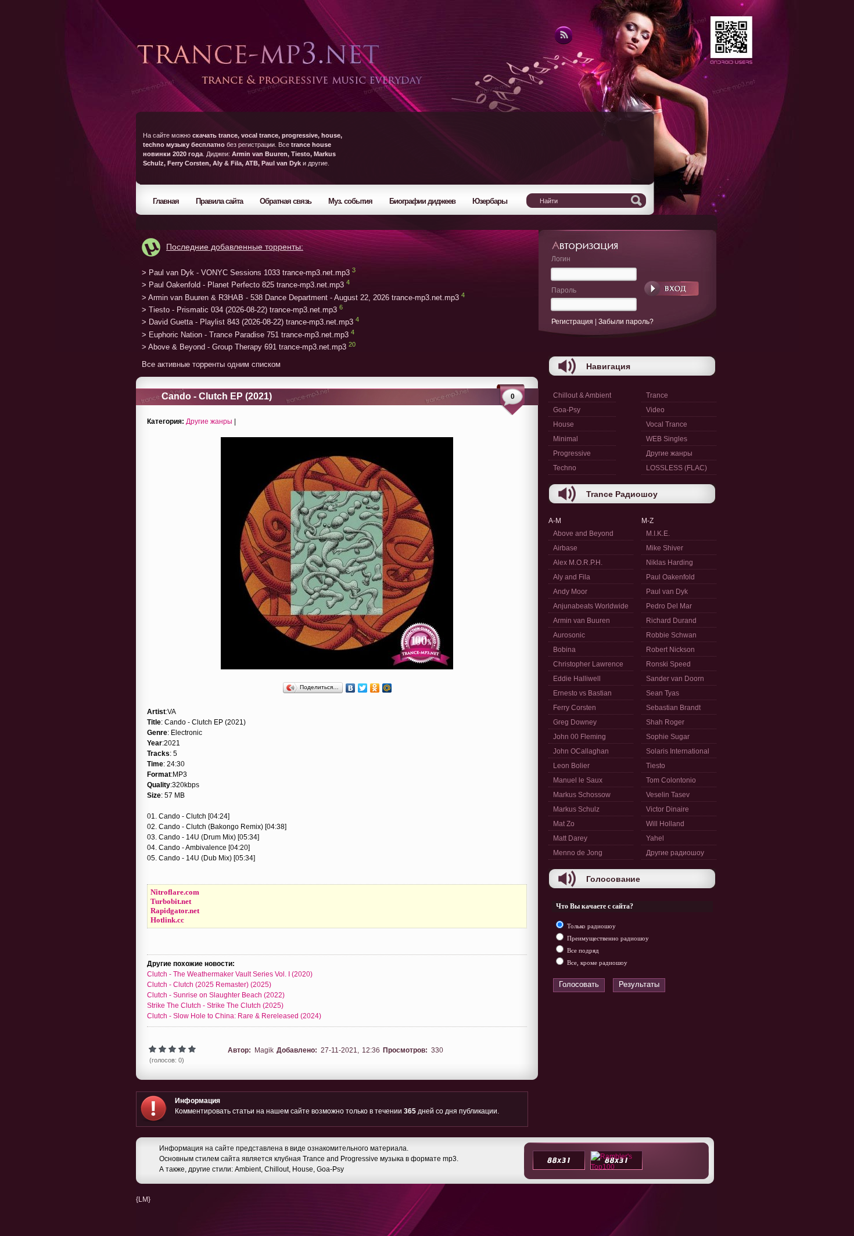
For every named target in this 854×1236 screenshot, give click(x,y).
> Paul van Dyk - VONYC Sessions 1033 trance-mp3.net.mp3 (246, 272)
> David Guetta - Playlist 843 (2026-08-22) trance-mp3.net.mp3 (247, 322)
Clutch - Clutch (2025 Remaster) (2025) (209, 985)
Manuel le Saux (577, 780)
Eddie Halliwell (577, 679)
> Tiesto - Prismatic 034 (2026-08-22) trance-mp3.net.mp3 (239, 309)
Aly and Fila (571, 577)
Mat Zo (564, 824)
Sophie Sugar (668, 737)
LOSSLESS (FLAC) (676, 468)
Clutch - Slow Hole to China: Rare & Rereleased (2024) (234, 1016)
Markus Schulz (576, 809)
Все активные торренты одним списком (211, 364)
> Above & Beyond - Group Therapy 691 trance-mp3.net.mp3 (244, 347)
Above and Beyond (583, 533)
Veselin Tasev (668, 795)
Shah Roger (665, 722)
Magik (264, 1050)
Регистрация (572, 322)
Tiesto (655, 766)
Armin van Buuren (581, 621)
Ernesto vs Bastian (582, 693)
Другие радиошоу (675, 853)
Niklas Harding (669, 562)
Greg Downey (575, 722)
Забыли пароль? (626, 322)
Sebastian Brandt (673, 708)
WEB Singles (666, 439)
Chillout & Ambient (582, 395)
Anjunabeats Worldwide (591, 606)
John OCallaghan (581, 751)
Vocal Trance (666, 424)
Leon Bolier (571, 766)
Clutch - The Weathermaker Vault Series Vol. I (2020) (230, 974)
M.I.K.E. (658, 533)
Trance (657, 395)
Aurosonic (569, 635)
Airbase (565, 548)
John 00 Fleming (579, 737)
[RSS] (562, 42)
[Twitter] (363, 688)
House (563, 424)
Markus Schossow (582, 795)
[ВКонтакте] (351, 688)
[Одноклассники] (375, 688)
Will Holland (665, 824)
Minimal (565, 439)
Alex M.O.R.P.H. (577, 562)
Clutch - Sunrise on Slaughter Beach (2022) (216, 995)
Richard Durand (671, 621)
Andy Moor (570, 592)
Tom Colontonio (671, 780)
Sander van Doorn (675, 679)
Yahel (655, 838)
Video (655, 410)
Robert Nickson (670, 650)
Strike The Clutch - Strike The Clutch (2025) (215, 1005)
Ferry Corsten (574, 708)
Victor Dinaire (667, 809)
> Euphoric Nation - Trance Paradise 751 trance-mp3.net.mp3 (245, 334)
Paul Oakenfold (670, 577)
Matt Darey (570, 838)
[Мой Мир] (387, 688)
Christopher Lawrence (588, 664)
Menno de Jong (577, 853)
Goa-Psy (566, 410)
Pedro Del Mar (669, 606)
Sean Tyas (662, 693)
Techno (564, 468)
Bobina (564, 650)
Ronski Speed (668, 664)
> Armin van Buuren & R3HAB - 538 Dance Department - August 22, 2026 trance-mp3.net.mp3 (300, 297)
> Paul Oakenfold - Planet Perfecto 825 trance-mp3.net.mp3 (243, 285)
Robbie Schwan (671, 635)
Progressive (572, 453)
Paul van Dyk (667, 592)
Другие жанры (209, 421)
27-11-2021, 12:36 (350, 1050)
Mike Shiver (664, 548)
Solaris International (677, 751)
